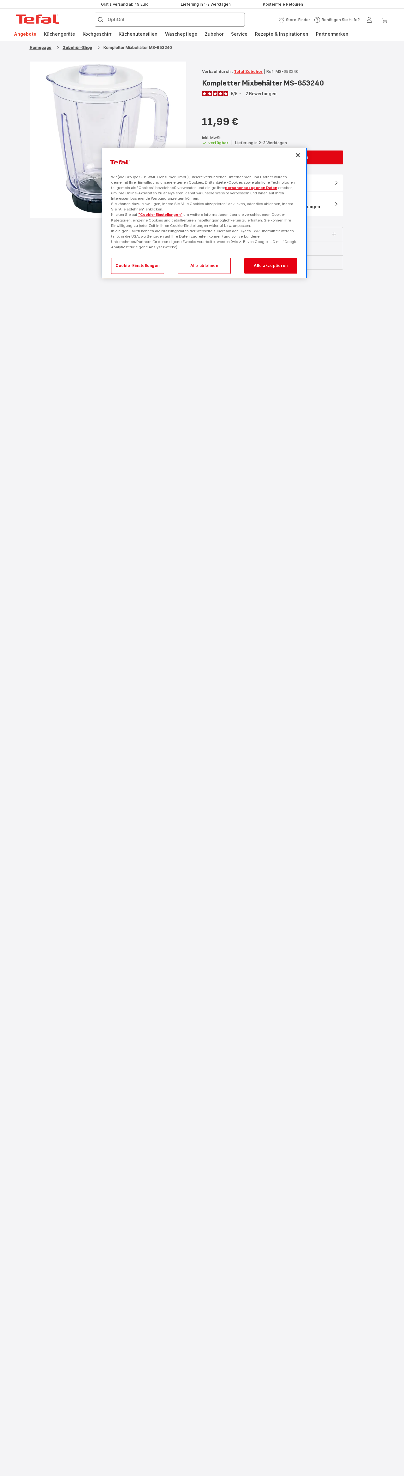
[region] (204, 213)
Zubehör (214, 34)
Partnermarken (332, 34)
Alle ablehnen (204, 265)
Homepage (40, 47)
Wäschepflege (181, 34)
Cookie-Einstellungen (138, 265)
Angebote (25, 34)
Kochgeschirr (97, 34)
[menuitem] (25, 34)
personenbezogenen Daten (251, 188)
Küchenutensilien (138, 34)
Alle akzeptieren (271, 265)
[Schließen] (298, 155)
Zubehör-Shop (77, 47)
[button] (294, 20)
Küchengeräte (59, 34)
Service (239, 34)
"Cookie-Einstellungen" (160, 214)
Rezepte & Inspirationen (281, 34)
